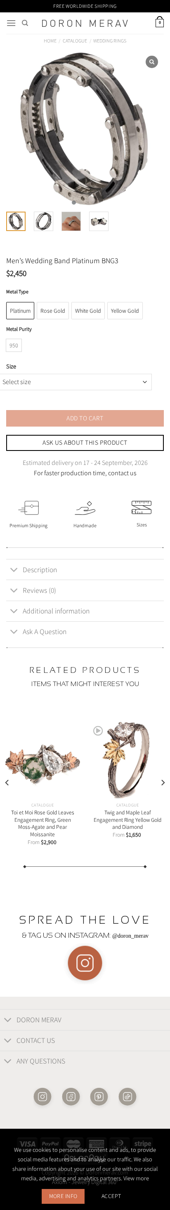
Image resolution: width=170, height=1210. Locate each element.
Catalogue (75, 41)
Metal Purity (19, 329)
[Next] (162, 782)
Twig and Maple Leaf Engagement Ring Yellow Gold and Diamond (127, 819)
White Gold (88, 310)
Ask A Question (44, 631)
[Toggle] (14, 570)
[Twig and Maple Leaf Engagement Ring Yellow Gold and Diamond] (127, 760)
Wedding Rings (109, 41)
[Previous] (7, 782)
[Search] (25, 23)
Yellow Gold (125, 310)
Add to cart (84, 418)
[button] (74, 202)
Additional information (56, 611)
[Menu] (11, 23)
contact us (122, 473)
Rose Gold (52, 310)
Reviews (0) (39, 590)
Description (40, 569)
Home (50, 41)
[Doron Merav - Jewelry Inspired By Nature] (85, 23)
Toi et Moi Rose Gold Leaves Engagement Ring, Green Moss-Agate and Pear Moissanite (42, 823)
